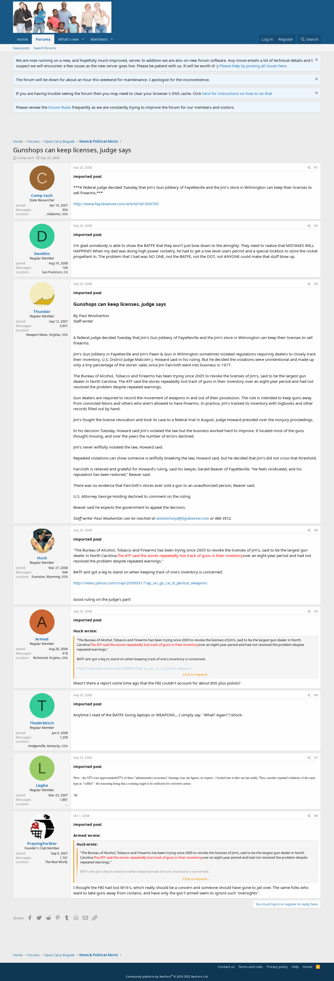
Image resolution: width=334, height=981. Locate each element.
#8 (316, 816)
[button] (83, 39)
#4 (316, 530)
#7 (316, 757)
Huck (42, 557)
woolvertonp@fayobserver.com (182, 518)
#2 (316, 225)
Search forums (45, 48)
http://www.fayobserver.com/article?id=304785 (116, 203)
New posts (21, 48)
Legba (42, 785)
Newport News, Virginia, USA (47, 334)
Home (22, 39)
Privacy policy (277, 966)
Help (295, 966)
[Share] (309, 168)
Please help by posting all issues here (252, 65)
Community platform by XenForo (167, 976)
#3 (316, 284)
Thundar (41, 311)
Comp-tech (25, 157)
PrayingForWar (42, 843)
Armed (42, 638)
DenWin (42, 253)
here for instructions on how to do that (237, 93)
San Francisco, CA (55, 272)
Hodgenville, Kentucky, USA (48, 746)
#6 (316, 695)
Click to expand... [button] (196, 674)
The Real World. (56, 862)
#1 (316, 167)
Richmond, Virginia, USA (50, 658)
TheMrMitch (42, 722)
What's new (68, 39)
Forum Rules (59, 107)
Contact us (226, 966)
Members (99, 39)
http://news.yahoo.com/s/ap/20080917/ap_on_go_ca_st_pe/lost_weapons (140, 582)
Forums (43, 39)
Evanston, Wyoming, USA (50, 576)
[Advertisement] (108, 127)
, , (66, 804)
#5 (316, 611)
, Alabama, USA (56, 214)
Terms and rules (250, 966)
